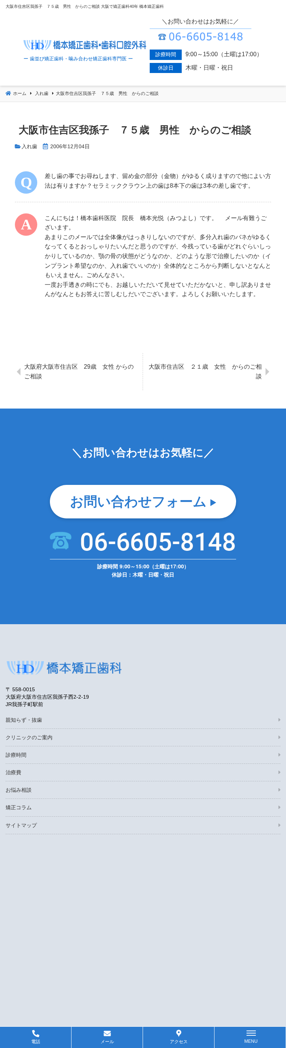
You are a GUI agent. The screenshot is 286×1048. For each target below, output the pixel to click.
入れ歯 (29, 146)
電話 (35, 1041)
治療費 (13, 772)
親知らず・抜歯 (24, 720)
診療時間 (16, 755)
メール (107, 1041)
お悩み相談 (19, 790)
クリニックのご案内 (29, 737)
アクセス (179, 1041)
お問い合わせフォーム (138, 500)
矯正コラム (19, 807)
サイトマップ (21, 825)
